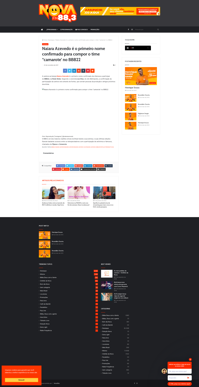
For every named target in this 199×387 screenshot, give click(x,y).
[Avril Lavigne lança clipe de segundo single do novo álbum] (106, 297)
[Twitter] (70, 71)
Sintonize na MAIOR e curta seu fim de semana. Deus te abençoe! (78, 204)
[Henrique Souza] (130, 126)
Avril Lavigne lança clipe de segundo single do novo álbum (121, 296)
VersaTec (57, 383)
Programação (67, 29)
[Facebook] (128, 29)
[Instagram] (132, 29)
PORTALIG (102, 147)
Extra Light (43, 327)
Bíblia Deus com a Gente (48, 277)
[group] (120, 11)
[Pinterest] (88, 71)
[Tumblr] (83, 71)
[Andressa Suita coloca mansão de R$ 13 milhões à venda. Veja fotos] (53, 192)
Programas (52, 29)
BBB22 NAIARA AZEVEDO (58, 147)
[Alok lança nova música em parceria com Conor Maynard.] (106, 285)
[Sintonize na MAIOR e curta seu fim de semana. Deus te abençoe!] (79, 192)
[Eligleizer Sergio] (130, 116)
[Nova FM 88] (58, 13)
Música (42, 274)
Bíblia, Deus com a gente (48, 314)
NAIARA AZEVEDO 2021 (80, 147)
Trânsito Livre (44, 320)
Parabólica (43, 307)
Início (45, 40)
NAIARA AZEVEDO (69, 147)
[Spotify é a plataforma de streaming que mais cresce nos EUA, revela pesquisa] (104, 192)
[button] (5, 375)
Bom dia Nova (44, 284)
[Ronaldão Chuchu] (130, 98)
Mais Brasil (43, 291)
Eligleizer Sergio (143, 113)
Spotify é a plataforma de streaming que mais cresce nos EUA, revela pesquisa (103, 205)
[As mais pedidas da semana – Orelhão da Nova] (106, 274)
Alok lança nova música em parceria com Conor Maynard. (121, 284)
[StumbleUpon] (79, 71)
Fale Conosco (82, 29)
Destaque (51, 40)
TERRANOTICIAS (109, 147)
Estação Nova (44, 324)
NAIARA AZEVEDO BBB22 (93, 147)
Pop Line (43, 310)
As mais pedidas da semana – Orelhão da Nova (121, 273)
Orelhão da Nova (45, 281)
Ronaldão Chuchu (144, 95)
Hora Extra (43, 317)
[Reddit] (92, 71)
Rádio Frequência (46, 330)
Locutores (43, 294)
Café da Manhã (45, 304)
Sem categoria (45, 287)
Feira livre (43, 300)
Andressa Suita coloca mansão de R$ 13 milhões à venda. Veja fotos (53, 204)
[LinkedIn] (74, 71)
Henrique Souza (132, 87)
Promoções (95, 29)
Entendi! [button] (22, 380)
